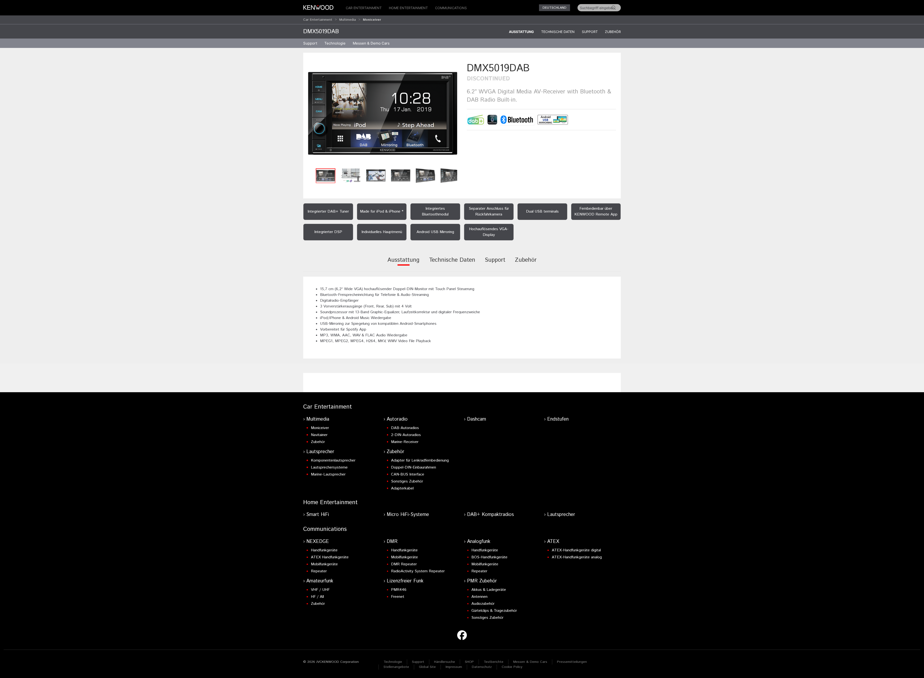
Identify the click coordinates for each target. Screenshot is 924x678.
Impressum (454, 667)
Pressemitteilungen (572, 661)
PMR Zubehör (482, 581)
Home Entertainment (408, 8)
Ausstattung (521, 32)
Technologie (393, 661)
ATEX (553, 541)
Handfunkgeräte (324, 550)
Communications (451, 8)
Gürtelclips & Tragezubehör (494, 610)
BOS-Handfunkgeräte (489, 557)
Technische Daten (558, 32)
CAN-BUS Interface (407, 474)
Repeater (319, 571)
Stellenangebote (396, 667)
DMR (392, 541)
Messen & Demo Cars (530, 661)
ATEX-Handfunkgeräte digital (576, 550)
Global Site (427, 667)
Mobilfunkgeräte (324, 564)
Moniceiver (320, 428)
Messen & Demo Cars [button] (371, 43)
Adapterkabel (402, 488)
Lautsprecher (320, 451)
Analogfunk (478, 541)
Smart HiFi (317, 514)
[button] (382, 113)
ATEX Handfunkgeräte (330, 557)
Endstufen (558, 419)
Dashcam (476, 419)
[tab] (403, 263)
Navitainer (319, 435)
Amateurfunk (319, 581)
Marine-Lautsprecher (328, 474)
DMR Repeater (404, 564)
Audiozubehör (482, 603)
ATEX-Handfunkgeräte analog (577, 557)
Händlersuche (444, 661)
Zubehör (613, 32)
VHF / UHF (320, 590)
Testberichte (493, 661)
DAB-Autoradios (405, 428)
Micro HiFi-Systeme (408, 514)
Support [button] (310, 43)
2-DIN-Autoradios (406, 435)
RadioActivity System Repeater (418, 571)
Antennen (479, 597)
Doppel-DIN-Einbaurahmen (413, 467)
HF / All (317, 597)
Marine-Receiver (404, 442)
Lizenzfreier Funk (405, 581)
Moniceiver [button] (372, 19)
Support (590, 32)
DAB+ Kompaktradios (490, 514)
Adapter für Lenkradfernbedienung (420, 460)
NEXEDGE (317, 541)
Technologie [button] (335, 43)
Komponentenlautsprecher (333, 460)
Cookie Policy (512, 667)
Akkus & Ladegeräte (488, 590)
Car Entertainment (364, 8)
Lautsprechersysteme (329, 467)
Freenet (397, 597)
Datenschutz (482, 667)
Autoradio (397, 419)
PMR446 (398, 590)
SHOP (469, 661)
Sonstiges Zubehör (407, 481)
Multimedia (347, 19)
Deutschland (554, 7)
